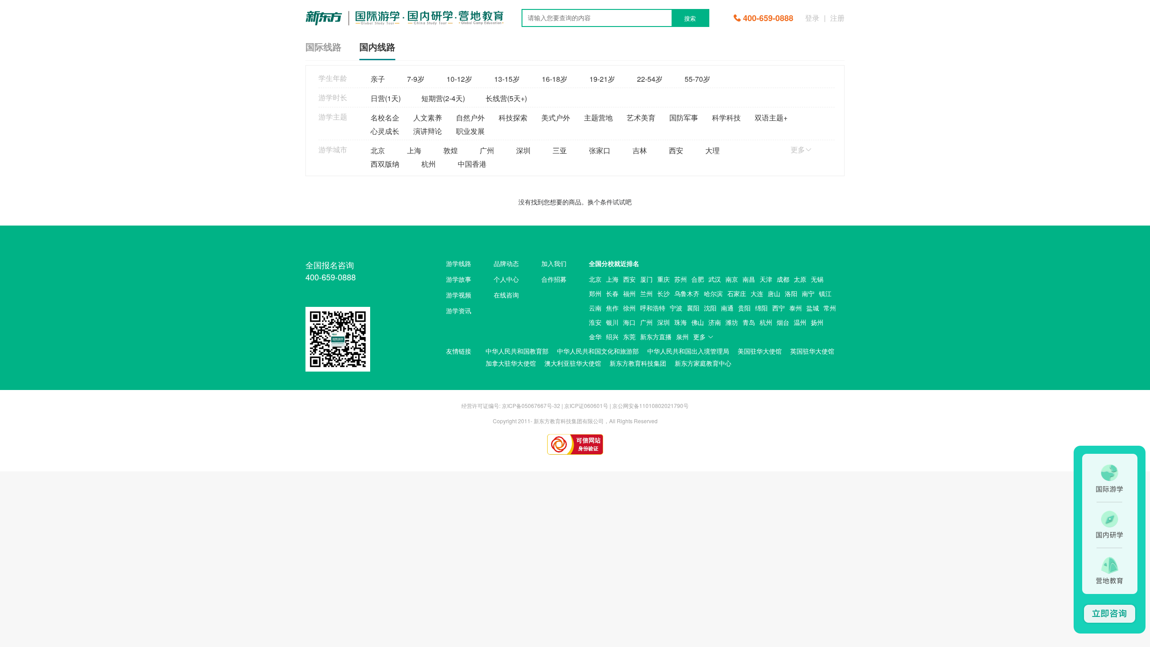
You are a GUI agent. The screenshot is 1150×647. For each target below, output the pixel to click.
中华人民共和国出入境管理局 (688, 350)
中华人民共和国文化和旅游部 (598, 350)
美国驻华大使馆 (760, 350)
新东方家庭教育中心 (703, 363)
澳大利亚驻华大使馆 (572, 363)
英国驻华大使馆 (812, 350)
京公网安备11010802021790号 (650, 405)
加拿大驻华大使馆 (511, 363)
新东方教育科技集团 (638, 363)
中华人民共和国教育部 (517, 350)
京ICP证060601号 (586, 405)
